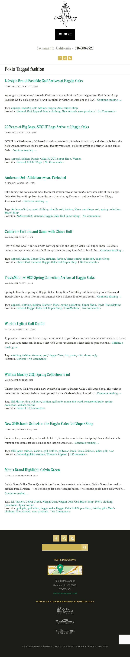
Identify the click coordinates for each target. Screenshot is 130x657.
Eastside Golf (28, 107)
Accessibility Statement (96, 646)
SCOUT (51, 158)
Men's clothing (52, 111)
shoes (87, 355)
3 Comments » (37, 408)
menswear (11, 505)
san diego (88, 209)
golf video (33, 508)
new (111, 450)
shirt (80, 355)
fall (12, 501)
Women (76, 158)
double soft (56, 209)
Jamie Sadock (86, 450)
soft (97, 209)
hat (66, 355)
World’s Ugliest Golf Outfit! (25, 323)
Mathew (47, 304)
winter (30, 505)
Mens (78, 209)
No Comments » (107, 111)
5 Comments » (78, 454)
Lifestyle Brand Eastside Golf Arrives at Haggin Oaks (44, 80)
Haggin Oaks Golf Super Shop (62, 215)
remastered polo (94, 401)
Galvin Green (33, 501)
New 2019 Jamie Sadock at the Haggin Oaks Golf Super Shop (49, 423)
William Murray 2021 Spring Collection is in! (37, 374)
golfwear (63, 450)
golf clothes (50, 450)
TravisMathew (113, 304)
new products (86, 111)
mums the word (73, 401)
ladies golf (101, 450)
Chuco (25, 258)
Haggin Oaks (55, 107)
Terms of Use (58, 646)
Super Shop (71, 107)
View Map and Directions (65, 593)
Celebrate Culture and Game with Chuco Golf (38, 231)
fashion (42, 107)
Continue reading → (109, 99)
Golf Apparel (34, 111)
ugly (94, 355)
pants (73, 355)
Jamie (73, 450)
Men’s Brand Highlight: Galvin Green (32, 470)
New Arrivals (69, 111)
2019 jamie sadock (21, 450)
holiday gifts (100, 508)
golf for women (36, 454)
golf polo (57, 401)
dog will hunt (33, 401)
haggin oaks (48, 508)
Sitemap (46, 646)
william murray (26, 404)
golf (45, 355)
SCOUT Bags (34, 162)
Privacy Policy (75, 646)
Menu (67, 34)
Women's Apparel (56, 454)
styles (21, 505)
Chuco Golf (37, 258)
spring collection (110, 209)
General (21, 111)
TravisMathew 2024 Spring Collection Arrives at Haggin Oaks (50, 277)
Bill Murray (17, 401)
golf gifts (21, 508)
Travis (101, 304)
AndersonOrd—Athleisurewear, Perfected (35, 177)
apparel (15, 107)
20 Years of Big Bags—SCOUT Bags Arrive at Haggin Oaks (47, 127)
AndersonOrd (19, 209)
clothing (44, 209)
